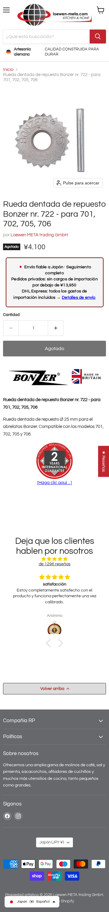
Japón (51, 842)
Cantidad (11, 315)
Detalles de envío (78, 297)
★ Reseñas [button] (103, 461)
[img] (54, 559)
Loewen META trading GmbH (39, 235)
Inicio (8, 69)
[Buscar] (98, 36)
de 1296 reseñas (55, 564)
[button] (50, 643)
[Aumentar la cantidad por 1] (56, 328)
